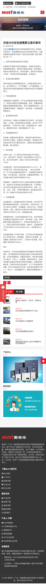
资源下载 (7, 502)
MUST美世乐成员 (23, 3)
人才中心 (7, 477)
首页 (20, 25)
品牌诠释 (7, 481)
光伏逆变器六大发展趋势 (24, 321)
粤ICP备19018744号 (25, 580)
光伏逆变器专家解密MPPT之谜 (26, 311)
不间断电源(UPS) (10, 526)
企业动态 (7, 488)
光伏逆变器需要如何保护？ (25, 331)
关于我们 (7, 474)
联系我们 (6, 513)
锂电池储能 (7, 534)
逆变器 (10, 49)
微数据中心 (7, 530)
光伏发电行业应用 (10, 541)
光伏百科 (26, 25)
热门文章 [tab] (8, 292)
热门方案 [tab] (19, 292)
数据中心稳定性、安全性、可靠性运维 (28, 301)
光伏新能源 (8, 523)
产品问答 (7, 498)
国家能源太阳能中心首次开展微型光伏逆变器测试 (28, 342)
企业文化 (7, 484)
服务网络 (7, 509)
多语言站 (8, 3)
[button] (42, 12)
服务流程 (7, 505)
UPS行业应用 (8, 537)
